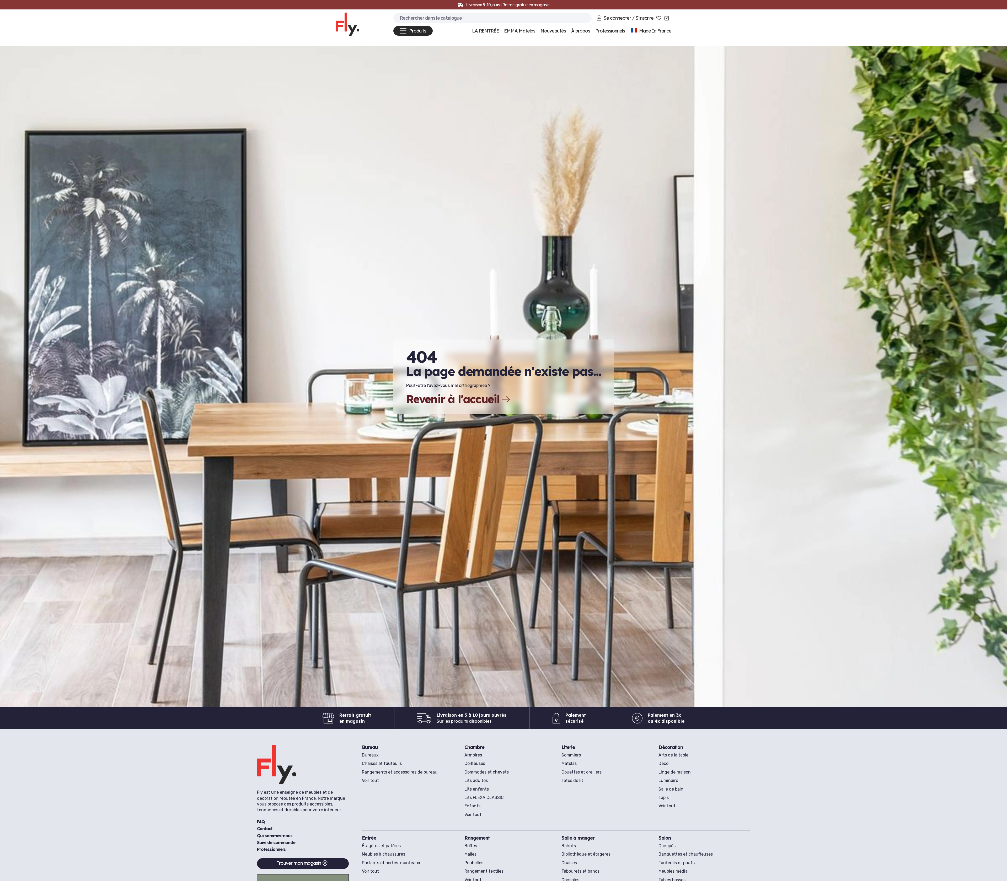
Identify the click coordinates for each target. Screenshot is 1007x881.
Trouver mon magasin (299, 863)
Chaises (569, 862)
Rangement (477, 838)
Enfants (472, 805)
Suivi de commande (276, 842)
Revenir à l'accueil (453, 399)
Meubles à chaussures (383, 854)
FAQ (261, 821)
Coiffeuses (474, 763)
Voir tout (370, 780)
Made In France (654, 31)
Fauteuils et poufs (676, 862)
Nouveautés (553, 31)
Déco (663, 763)
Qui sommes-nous (274, 835)
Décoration (670, 747)
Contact (264, 828)
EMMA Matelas (519, 31)
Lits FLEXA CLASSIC (484, 797)
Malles (470, 854)
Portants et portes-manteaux (391, 862)
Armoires (473, 755)
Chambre (474, 747)
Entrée (369, 838)
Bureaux (370, 755)
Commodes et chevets (486, 772)
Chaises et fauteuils (382, 763)
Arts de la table (673, 755)
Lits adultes (476, 780)
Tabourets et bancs (580, 871)
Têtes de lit (572, 780)
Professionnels (271, 849)
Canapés (667, 845)
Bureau (370, 747)
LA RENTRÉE (485, 31)
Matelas (569, 763)
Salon (664, 838)
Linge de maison (674, 772)
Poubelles (473, 862)
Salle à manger (577, 838)
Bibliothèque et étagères (585, 854)
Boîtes (470, 845)
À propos (580, 31)
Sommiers (571, 755)
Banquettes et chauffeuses (685, 854)
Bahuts (568, 845)
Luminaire (668, 780)
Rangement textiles (484, 871)
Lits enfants (476, 789)
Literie (568, 747)
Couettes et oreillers (581, 772)
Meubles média (673, 871)
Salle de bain (670, 789)
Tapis (663, 797)
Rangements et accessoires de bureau (399, 772)
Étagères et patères (381, 845)
